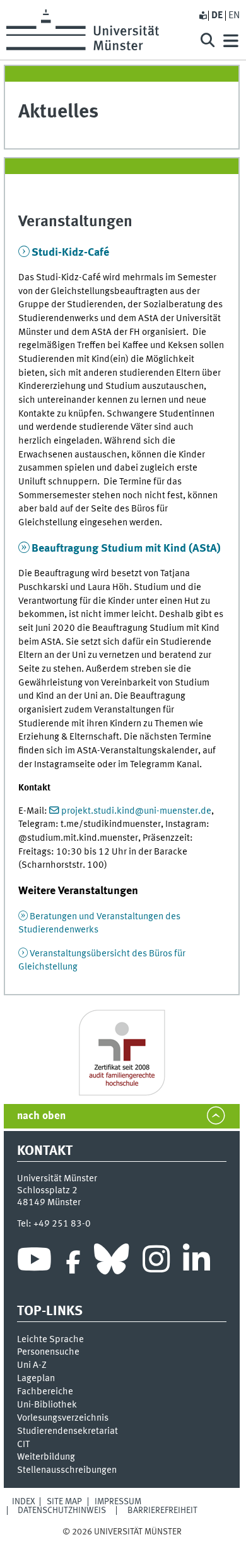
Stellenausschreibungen (67, 1470)
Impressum (118, 1501)
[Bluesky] (111, 1262)
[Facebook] (73, 1262)
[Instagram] (156, 1262)
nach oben (41, 1116)
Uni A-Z (32, 1365)
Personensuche (48, 1352)
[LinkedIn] (196, 1262)
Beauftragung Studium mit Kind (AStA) (126, 548)
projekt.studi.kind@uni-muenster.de (136, 811)
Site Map (64, 1501)
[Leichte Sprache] (202, 16)
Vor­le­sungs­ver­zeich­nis (62, 1418)
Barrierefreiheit (162, 1510)
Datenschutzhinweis (62, 1510)
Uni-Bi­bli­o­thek (47, 1405)
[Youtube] (34, 1262)
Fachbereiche (45, 1392)
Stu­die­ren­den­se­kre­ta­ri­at (67, 1431)
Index (23, 1501)
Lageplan (36, 1379)
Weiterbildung (46, 1457)
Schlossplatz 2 (47, 1191)
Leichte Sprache (50, 1340)
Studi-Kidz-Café (70, 252)
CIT (23, 1445)
